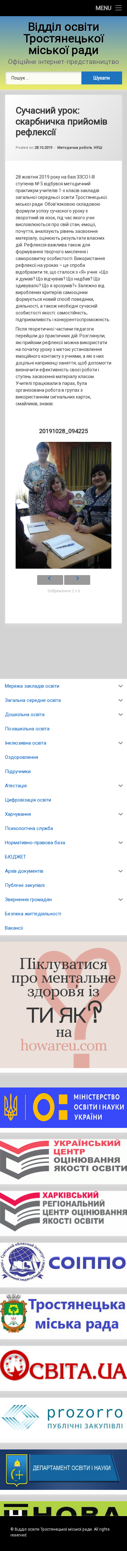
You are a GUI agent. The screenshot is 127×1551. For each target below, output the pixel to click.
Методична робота (74, 148)
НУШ (98, 148)
